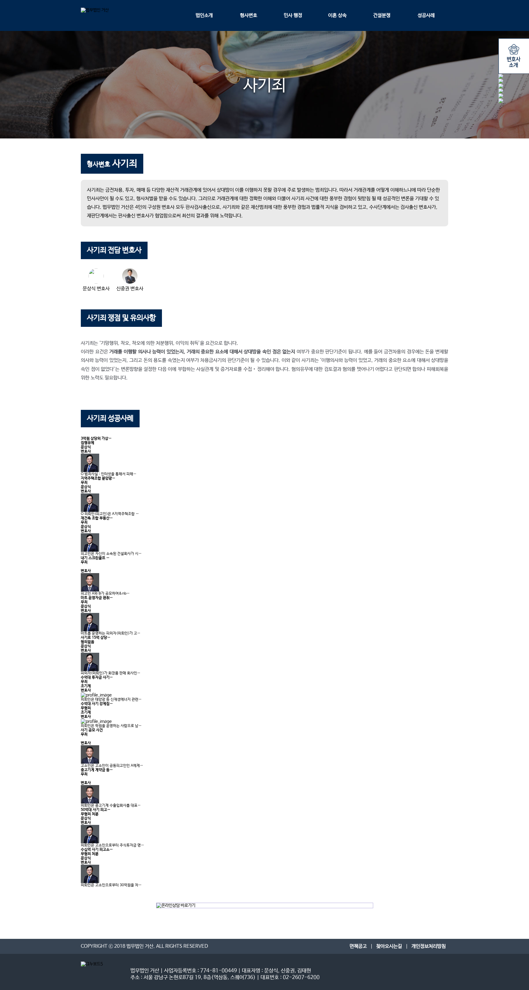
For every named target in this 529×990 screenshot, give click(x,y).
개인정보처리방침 (428, 946)
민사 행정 (293, 15)
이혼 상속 (337, 15)
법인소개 (204, 15)
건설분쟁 (381, 15)
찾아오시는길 (389, 946)
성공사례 (426, 15)
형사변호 (248, 15)
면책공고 (358, 946)
